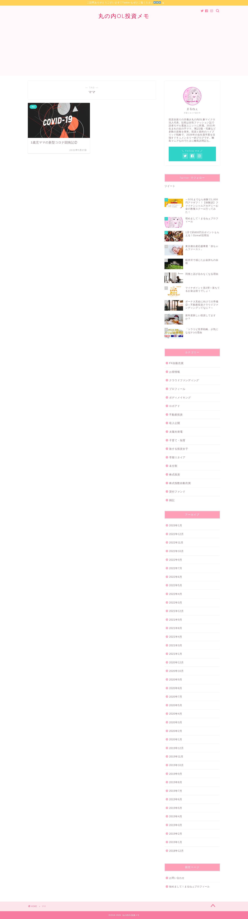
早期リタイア (177, 457)
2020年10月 (176, 670)
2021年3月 (175, 645)
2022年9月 (175, 559)
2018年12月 (176, 850)
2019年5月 (175, 807)
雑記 (172, 500)
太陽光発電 (176, 431)
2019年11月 (176, 756)
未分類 (173, 465)
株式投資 (174, 474)
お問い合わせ (176, 878)
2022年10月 (176, 551)
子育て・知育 (177, 440)
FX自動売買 (176, 363)
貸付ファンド (177, 491)
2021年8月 (175, 628)
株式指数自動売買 (180, 483)
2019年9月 (175, 773)
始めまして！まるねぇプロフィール (189, 886)
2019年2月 (175, 833)
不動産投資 (176, 414)
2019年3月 (175, 825)
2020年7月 (175, 696)
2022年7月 (175, 568)
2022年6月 (175, 576)
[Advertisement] (124, 52)
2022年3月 (175, 602)
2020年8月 (175, 688)
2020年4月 (175, 713)
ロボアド (174, 406)
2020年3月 (175, 722)
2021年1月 (175, 653)
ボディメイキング (180, 397)
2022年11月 (176, 542)
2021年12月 (176, 611)
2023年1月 (175, 525)
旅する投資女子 (178, 448)
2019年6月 (175, 799)
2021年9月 (175, 619)
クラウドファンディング (184, 380)
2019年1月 (175, 842)
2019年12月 (176, 748)
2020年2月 (175, 731)
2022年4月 (175, 593)
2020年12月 (176, 662)
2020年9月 (175, 679)
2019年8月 (175, 782)
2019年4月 (175, 816)
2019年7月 (175, 790)
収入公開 (174, 423)
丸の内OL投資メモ (124, 15)
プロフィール (177, 388)
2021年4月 (175, 636)
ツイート (169, 186)
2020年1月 (175, 739)
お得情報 (174, 371)
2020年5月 (175, 705)
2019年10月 (176, 765)
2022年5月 (175, 585)
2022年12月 (176, 534)
